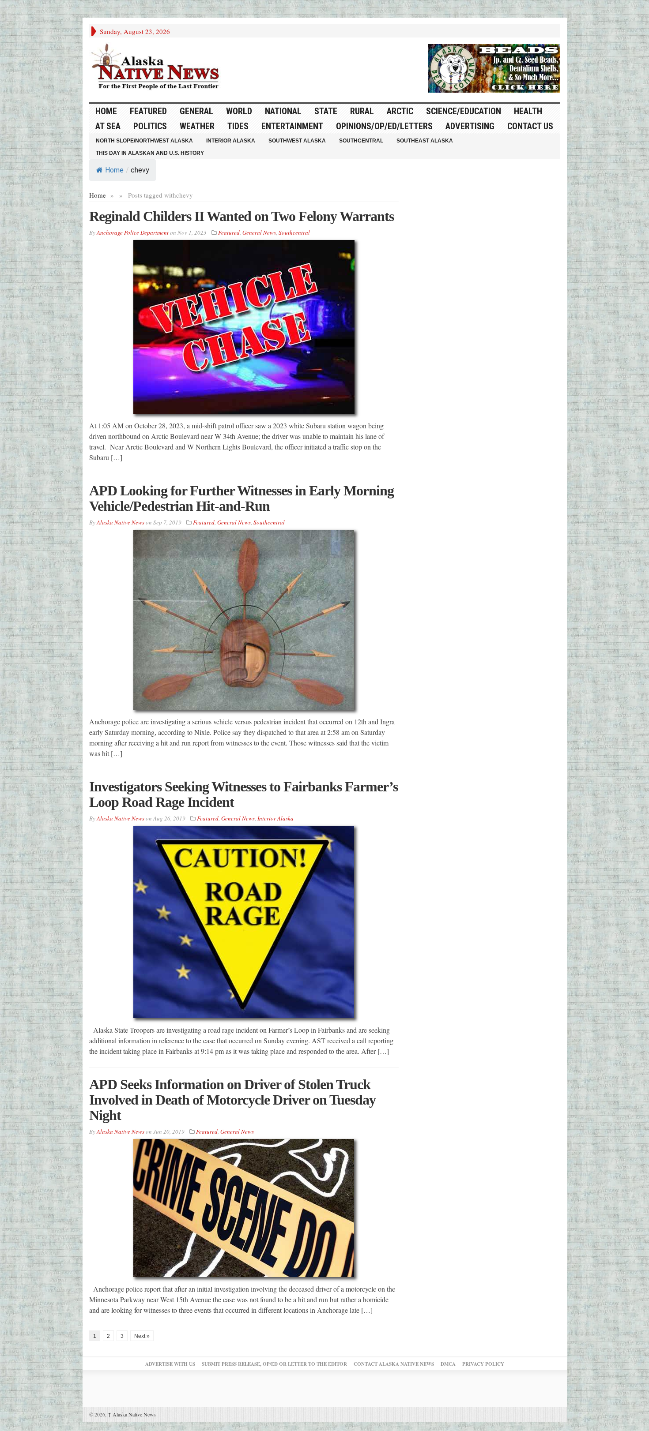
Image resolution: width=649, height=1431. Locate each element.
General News (259, 232)
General (196, 111)
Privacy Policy (483, 1363)
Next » (142, 1336)
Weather (197, 126)
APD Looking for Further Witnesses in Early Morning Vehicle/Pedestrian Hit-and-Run (241, 498)
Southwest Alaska (297, 141)
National (283, 111)
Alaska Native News (132, 1414)
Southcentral (361, 141)
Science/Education (463, 111)
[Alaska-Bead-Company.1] (494, 67)
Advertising (469, 126)
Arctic (400, 111)
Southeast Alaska (424, 141)
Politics (150, 126)
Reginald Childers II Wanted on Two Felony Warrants (241, 216)
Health (528, 111)
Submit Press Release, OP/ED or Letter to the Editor (274, 1363)
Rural (362, 111)
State (325, 111)
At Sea (108, 126)
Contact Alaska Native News (394, 1363)
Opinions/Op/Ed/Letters (384, 126)
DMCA (448, 1363)
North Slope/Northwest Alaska (144, 141)
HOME (106, 111)
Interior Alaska (230, 141)
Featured (148, 111)
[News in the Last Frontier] (157, 67)
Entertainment (292, 126)
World (239, 111)
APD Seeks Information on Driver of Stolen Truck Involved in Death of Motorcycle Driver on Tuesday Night (232, 1099)
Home (114, 170)
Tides (238, 126)
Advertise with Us (170, 1363)
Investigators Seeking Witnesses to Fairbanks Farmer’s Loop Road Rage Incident (243, 794)
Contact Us (530, 126)
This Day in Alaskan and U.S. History (150, 153)
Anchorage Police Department (133, 232)
